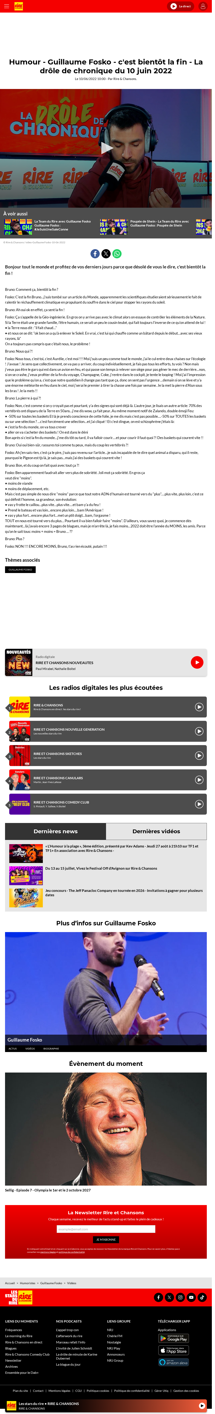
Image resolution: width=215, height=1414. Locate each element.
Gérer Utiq (161, 1390)
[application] (106, 148)
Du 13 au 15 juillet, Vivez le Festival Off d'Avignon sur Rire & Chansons (101, 868)
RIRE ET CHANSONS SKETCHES (58, 754)
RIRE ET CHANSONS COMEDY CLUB (61, 802)
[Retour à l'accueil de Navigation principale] (18, 6)
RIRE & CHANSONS (48, 705)
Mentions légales (59, 1390)
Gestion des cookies (186, 1390)
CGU (78, 1390)
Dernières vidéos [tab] (156, 831)
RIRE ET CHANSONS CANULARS (58, 778)
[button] (106, 148)
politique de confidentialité (72, 1252)
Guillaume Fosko (25, 1040)
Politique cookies (98, 1390)
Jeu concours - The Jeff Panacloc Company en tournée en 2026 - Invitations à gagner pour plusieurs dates (124, 892)
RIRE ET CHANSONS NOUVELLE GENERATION (69, 729)
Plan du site (20, 1390)
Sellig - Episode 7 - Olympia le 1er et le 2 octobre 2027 (48, 1190)
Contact (38, 1390)
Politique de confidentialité (131, 1390)
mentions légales (48, 1252)
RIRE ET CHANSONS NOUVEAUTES (64, 663)
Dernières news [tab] (56, 831)
